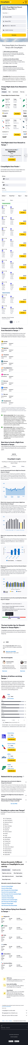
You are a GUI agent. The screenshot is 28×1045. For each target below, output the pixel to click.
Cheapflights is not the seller (8, 1010)
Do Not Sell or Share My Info (14, 1034)
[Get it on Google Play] (11, 1041)
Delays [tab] (22, 466)
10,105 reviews (10, 737)
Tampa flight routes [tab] (6, 879)
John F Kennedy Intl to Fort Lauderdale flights (11, 894)
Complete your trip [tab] (16, 869)
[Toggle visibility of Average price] (18, 560)
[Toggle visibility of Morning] (6, 591)
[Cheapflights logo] (5, 2)
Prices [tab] (5, 466)
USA (7, 1020)
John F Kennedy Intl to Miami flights (9, 901)
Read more (4, 671)
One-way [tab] (22, 91)
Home (3, 1020)
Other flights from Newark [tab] (8, 876)
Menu (26, 1)
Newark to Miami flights (6, 888)
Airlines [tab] (14, 466)
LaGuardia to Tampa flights (7, 903)
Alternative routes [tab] (6, 869)
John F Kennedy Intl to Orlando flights (9, 890)
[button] (16, 9)
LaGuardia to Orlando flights (7, 897)
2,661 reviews (10, 768)
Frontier (9, 764)
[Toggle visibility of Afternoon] (18, 591)
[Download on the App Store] (17, 1041)
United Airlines (10, 733)
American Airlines (11, 743)
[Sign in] (23, 3)
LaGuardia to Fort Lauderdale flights (9, 899)
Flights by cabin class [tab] (6, 873)
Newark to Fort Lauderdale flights (8, 892)
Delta (8, 694)
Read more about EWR (11, 651)
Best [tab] (9, 91)
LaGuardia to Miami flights (7, 895)
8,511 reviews (10, 698)
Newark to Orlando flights (7, 886)
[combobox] (5, 13)
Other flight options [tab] (18, 873)
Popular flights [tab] (19, 876)
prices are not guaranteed (6, 1006)
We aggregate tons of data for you (9, 1013)
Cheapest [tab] (4, 91)
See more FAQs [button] (14, 803)
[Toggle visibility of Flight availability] (10, 560)
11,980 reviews (10, 747)
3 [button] (16, 322)
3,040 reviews (10, 758)
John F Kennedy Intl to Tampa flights (9, 905)
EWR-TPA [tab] (14, 454)
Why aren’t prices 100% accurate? (10, 1015)
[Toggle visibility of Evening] (6, 592)
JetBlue (9, 754)
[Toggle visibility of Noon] (11, 591)
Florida (10, 1020)
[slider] (26, 192)
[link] (12, 159)
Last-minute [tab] (15, 91)
